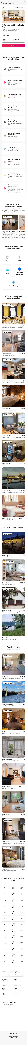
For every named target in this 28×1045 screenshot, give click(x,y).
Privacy (11, 1037)
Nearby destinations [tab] (7, 975)
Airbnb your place (19, 8)
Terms (15, 1037)
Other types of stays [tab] (19, 975)
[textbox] (7, 41)
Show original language (8, 3)
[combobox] (13, 36)
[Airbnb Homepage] (3, 7)
